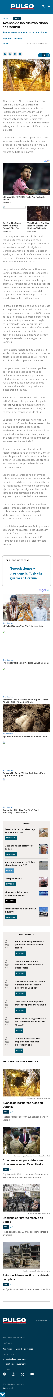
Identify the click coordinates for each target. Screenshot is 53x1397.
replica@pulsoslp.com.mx (14, 1364)
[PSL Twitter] (22, 1375)
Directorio (7, 1349)
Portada (5, 18)
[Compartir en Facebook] (5, 54)
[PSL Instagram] (13, 1375)
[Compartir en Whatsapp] (15, 54)
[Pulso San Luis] (22, 7)
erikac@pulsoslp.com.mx (14, 1359)
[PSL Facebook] (4, 1375)
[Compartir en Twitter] (10, 54)
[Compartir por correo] (20, 54)
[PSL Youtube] (32, 1375)
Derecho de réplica (24, 1349)
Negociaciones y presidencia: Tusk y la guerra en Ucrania (26, 573)
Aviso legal (8, 1388)
